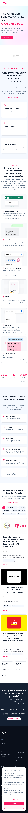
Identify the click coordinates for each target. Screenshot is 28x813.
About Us (17, 766)
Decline (14, 807)
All (3, 507)
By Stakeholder (18, 757)
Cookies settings (14, 799)
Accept (14, 803)
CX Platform (22, 507)
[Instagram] (7, 743)
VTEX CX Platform (5, 756)
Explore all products (13, 97)
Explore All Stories (13, 502)
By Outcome (18, 755)
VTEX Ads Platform (5, 754)
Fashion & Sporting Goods (18, 510)
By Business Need (19, 752)
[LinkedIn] (2, 743)
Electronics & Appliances (9, 513)
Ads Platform (6, 510)
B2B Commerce (21, 513)
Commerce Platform (11, 507)
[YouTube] (4, 743)
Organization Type (19, 760)
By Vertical (17, 749)
